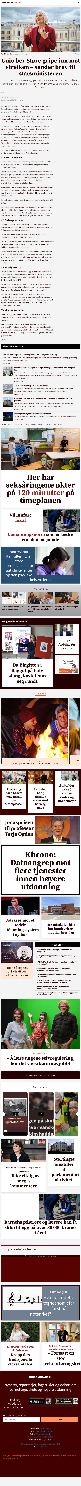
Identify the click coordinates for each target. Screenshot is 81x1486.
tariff (4, 425)
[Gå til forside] (11, 2)
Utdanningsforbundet (43, 1434)
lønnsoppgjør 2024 (36, 425)
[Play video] (41, 1113)
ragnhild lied (18, 425)
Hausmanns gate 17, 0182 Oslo (43, 1437)
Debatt (40, 694)
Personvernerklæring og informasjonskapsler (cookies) (40, 1444)
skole (60, 425)
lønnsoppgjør (51, 425)
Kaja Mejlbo (47, 1428)
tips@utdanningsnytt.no (43, 1431)
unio (9, 425)
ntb (5, 351)
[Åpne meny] (78, 2)
